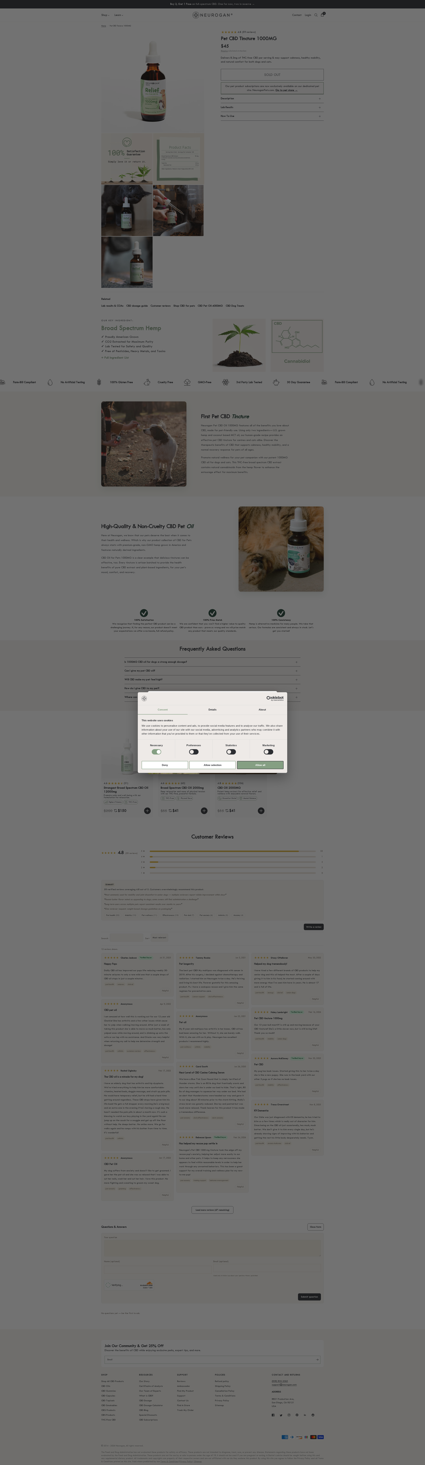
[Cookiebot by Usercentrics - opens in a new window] (269, 698)
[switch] (194, 751)
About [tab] (262, 709)
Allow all (260, 764)
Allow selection (212, 764)
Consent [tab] (163, 709)
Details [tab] (213, 709)
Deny (165, 764)
